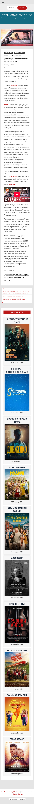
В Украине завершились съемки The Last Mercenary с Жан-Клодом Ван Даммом (16, 292)
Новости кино (8, 52)
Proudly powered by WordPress (10, 792)
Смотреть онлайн (19, 52)
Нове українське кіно (17, 15)
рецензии (12, 184)
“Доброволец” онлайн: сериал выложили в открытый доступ (16, 277)
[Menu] (3, 2)
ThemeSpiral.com (17, 794)
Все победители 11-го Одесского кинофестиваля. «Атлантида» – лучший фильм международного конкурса (15, 298)
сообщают (13, 85)
